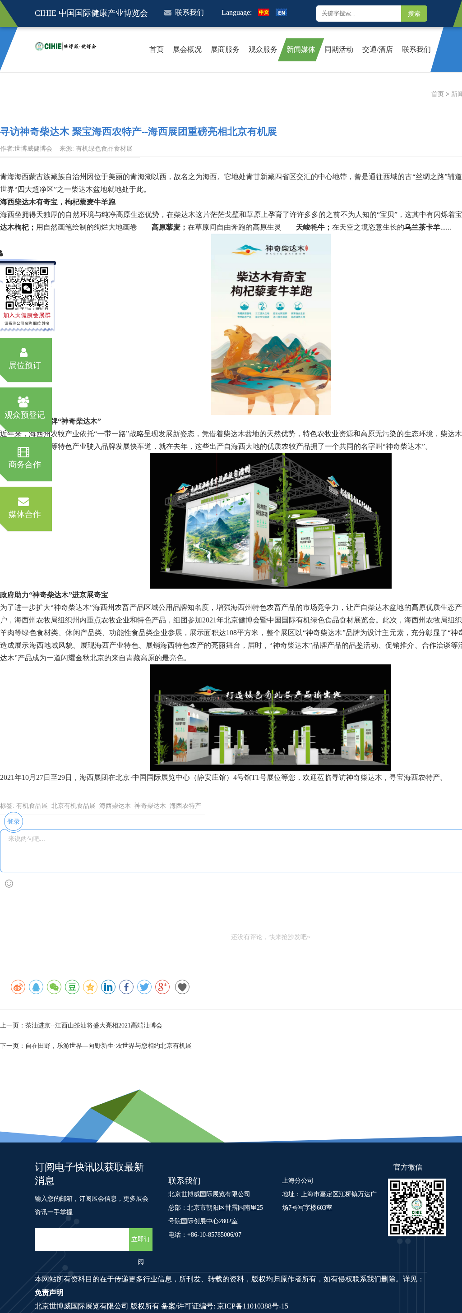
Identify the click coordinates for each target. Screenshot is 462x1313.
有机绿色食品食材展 (104, 148)
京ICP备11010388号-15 (252, 1306)
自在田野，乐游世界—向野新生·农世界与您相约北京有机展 (108, 1045)
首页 (437, 94)
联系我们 (189, 12)
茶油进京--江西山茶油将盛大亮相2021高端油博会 (93, 1025)
